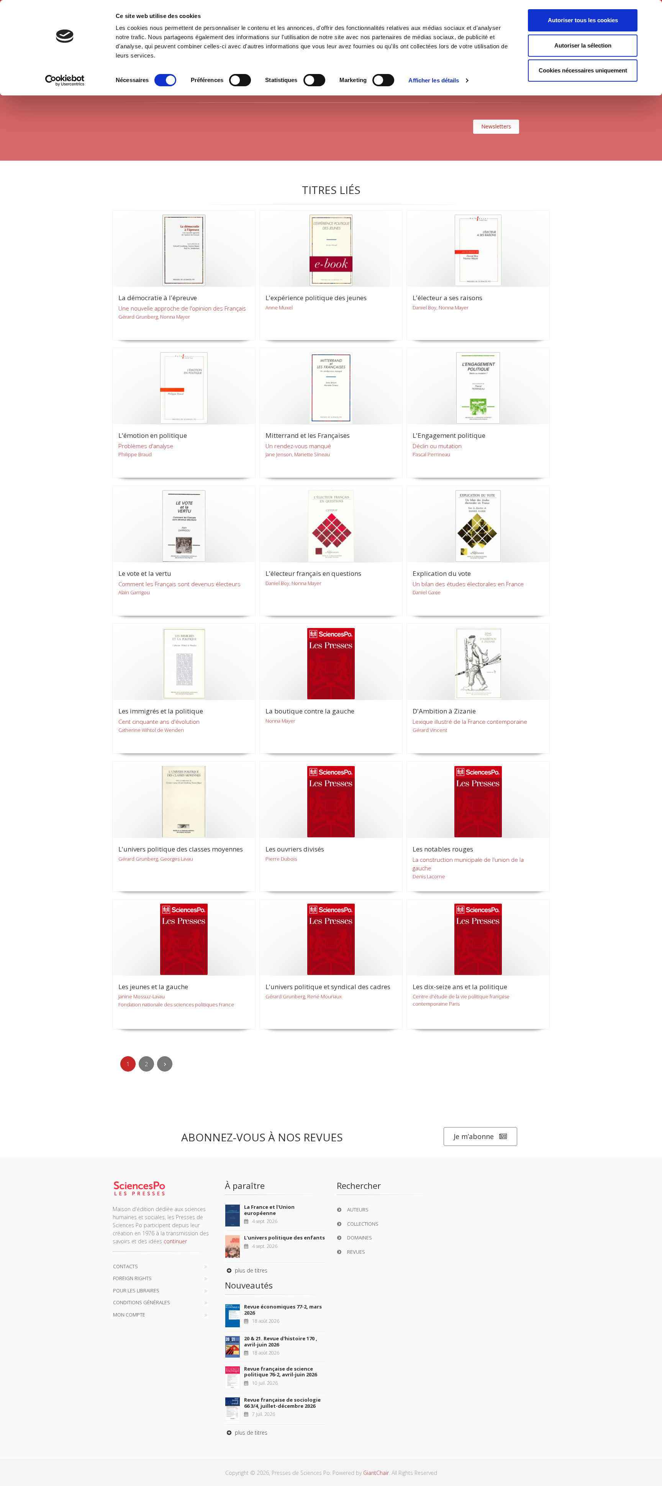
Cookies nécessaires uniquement (583, 70)
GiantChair (376, 1472)
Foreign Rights (132, 1278)
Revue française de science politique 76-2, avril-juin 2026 (280, 1371)
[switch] (240, 80)
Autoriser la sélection (582, 45)
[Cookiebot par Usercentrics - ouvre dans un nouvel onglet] (64, 80)
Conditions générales (141, 1302)
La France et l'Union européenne (269, 1209)
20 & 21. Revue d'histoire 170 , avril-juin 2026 (280, 1341)
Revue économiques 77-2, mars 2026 (283, 1309)
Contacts (125, 1266)
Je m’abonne (474, 1136)
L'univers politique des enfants (284, 1237)
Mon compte (129, 1314)
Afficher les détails (433, 80)
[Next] (164, 1064)
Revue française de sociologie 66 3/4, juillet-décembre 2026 (282, 1402)
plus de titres (250, 1270)
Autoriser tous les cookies (583, 20)
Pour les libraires (136, 1290)
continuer (175, 1241)
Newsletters (496, 126)
